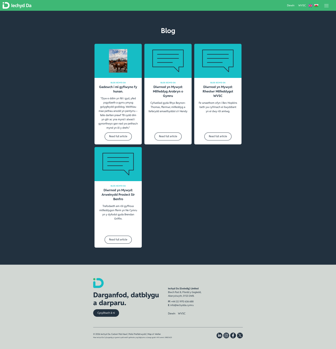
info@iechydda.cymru (182, 305)
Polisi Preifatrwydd (137, 334)
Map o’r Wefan (154, 334)
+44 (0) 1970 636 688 (182, 301)
